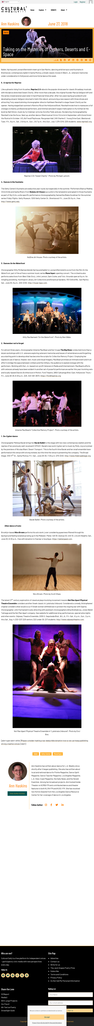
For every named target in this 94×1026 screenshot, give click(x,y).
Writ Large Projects (9, 1001)
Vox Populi (5, 1004)
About (63, 10)
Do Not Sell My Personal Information (65, 981)
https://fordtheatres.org (50, 376)
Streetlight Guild (8, 1010)
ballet (36, 754)
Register (82, 2)
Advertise (54, 958)
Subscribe (54, 971)
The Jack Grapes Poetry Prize (62, 968)
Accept (47, 1017)
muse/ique (57, 754)
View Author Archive (17, 793)
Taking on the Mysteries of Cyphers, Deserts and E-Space (46, 51)
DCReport (5, 994)
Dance (6, 32)
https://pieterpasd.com (62, 539)
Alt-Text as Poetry (8, 1007)
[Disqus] (47, 846)
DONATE (53, 10)
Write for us (55, 965)
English (6, 2)
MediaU (4, 997)
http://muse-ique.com (37, 283)
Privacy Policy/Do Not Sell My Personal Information (47, 1022)
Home (32, 10)
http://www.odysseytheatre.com (70, 619)
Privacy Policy (56, 977)
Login (75, 2)
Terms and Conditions (59, 974)
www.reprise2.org (84, 121)
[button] (64, 60)
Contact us (54, 961)
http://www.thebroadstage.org (78, 456)
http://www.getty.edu (10, 201)
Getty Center (45, 754)
